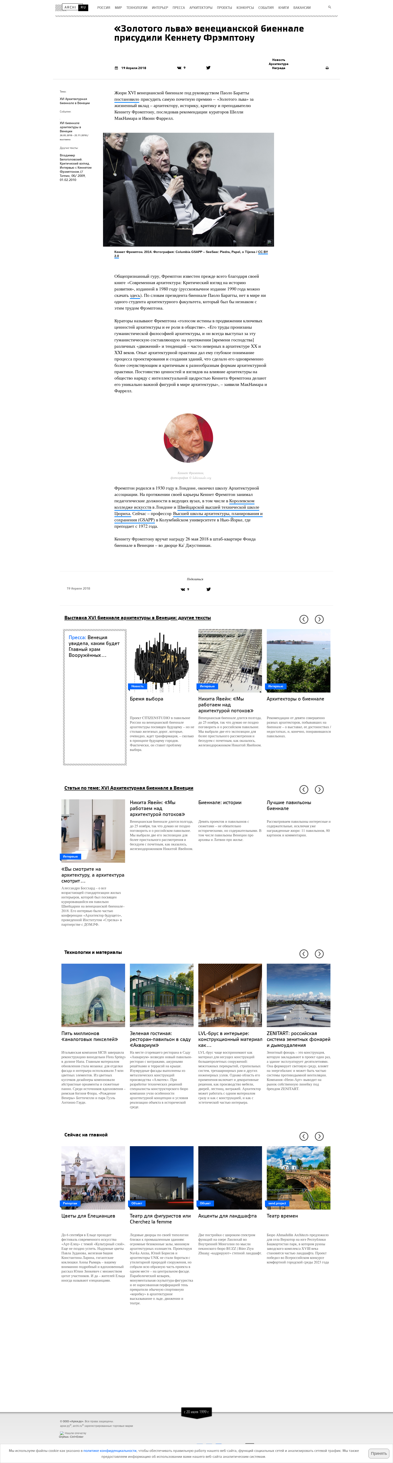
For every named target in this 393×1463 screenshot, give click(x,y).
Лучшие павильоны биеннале (289, 805)
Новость (278, 60)
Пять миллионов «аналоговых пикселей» (89, 1036)
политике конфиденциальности (109, 1450)
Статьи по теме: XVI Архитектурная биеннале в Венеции (128, 787)
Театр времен (282, 1215)
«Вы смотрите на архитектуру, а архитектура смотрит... (92, 874)
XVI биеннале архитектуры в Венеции (70, 127)
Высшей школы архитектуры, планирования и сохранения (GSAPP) (188, 516)
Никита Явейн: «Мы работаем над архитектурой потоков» (226, 704)
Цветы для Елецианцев (88, 1215)
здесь (135, 295)
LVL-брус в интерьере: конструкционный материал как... (230, 1039)
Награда (278, 68)
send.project (277, 1203)
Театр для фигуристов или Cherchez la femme (160, 1218)
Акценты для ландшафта (227, 1215)
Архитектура (278, 64)
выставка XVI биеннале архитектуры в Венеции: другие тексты (137, 617)
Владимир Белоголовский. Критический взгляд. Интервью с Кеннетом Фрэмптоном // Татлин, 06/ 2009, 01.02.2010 (75, 167)
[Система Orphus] (70, 1429)
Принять (379, 1453)
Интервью (207, 686)
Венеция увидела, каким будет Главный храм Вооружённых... (94, 646)
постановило (126, 99)
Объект (136, 1203)
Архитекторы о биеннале (295, 698)
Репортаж (70, 1203)
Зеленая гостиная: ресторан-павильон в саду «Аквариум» (160, 1039)
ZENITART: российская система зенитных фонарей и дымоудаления (298, 1039)
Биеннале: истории (220, 802)
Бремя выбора (146, 698)
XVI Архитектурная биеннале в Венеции (75, 101)
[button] (303, 619)
